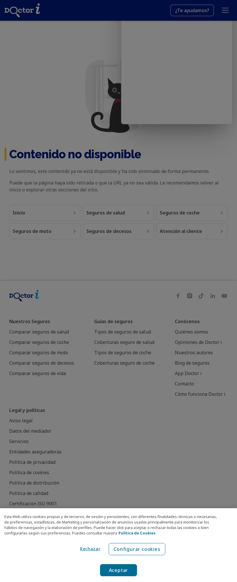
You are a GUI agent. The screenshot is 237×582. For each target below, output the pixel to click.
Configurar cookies (137, 549)
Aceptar (118, 570)
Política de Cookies (136, 533)
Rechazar (90, 548)
